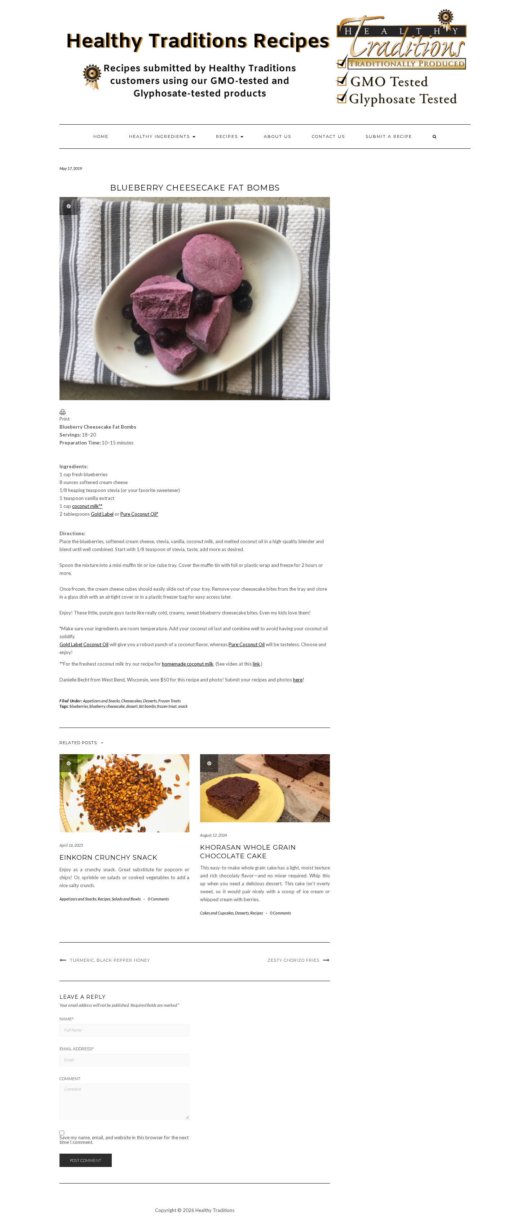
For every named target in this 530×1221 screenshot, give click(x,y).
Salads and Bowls (126, 898)
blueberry (97, 706)
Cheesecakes (131, 700)
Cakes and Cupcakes (217, 913)
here (297, 680)
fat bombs (147, 706)
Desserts (150, 700)
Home (101, 136)
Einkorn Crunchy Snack (108, 858)
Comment (69, 1078)
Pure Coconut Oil (247, 644)
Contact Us (328, 136)
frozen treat (167, 706)
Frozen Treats (169, 700)
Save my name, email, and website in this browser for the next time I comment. (124, 1140)
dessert (132, 706)
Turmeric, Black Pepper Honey (110, 960)
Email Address (76, 1048)
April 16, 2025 (71, 845)
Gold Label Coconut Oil (84, 644)
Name (66, 1018)
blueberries (79, 706)
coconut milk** (87, 506)
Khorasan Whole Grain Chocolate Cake (248, 852)
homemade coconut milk (187, 664)
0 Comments (158, 898)
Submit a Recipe (389, 136)
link (256, 664)
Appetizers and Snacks (101, 700)
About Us (277, 136)
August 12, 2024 (213, 835)
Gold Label (102, 514)
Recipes (228, 136)
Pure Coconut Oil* (139, 514)
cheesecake (115, 706)
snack (182, 706)
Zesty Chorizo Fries (293, 960)
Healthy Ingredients (160, 136)
